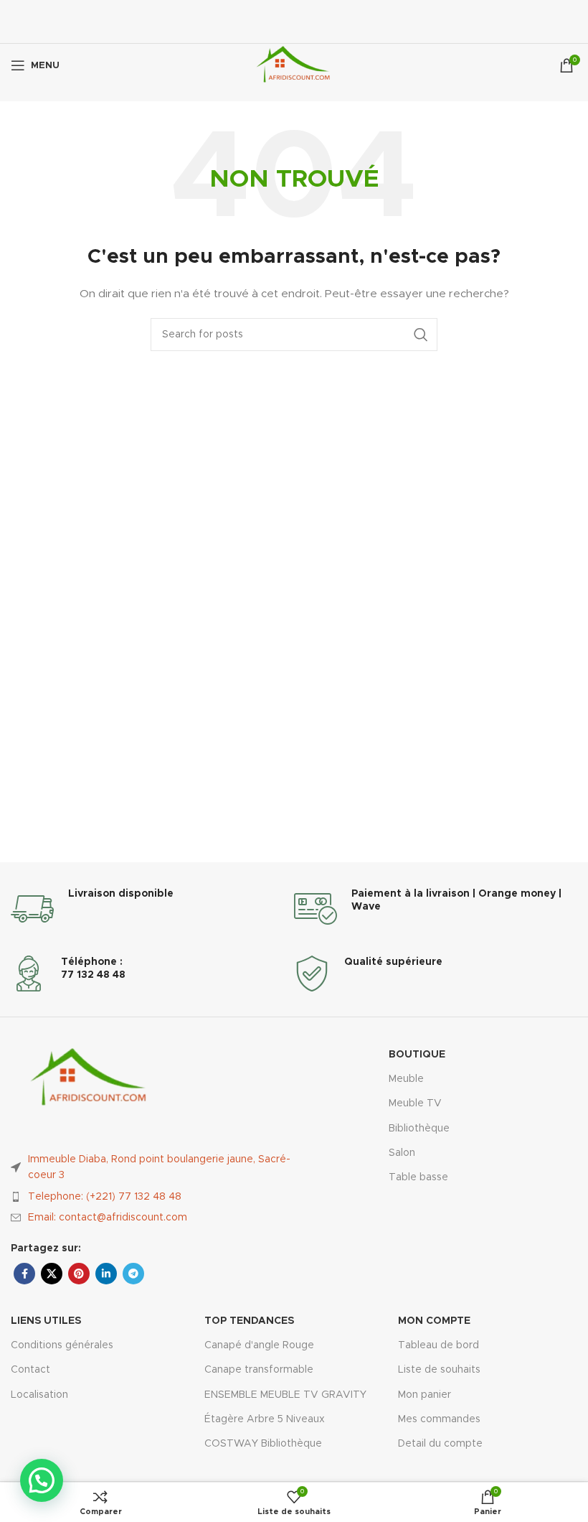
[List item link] (152, 1197)
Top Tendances (249, 1321)
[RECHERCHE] (420, 334)
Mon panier (424, 1395)
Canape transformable (258, 1370)
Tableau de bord (438, 1345)
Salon (402, 1153)
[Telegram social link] (133, 1273)
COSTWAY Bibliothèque (263, 1444)
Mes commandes (439, 1419)
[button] (41, 1480)
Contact (30, 1370)
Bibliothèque (419, 1129)
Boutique (417, 1055)
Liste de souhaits (439, 1370)
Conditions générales (62, 1345)
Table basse (418, 1177)
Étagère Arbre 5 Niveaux (264, 1419)
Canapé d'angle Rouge (259, 1345)
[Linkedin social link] (106, 1273)
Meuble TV (415, 1103)
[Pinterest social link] (79, 1273)
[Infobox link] (152, 908)
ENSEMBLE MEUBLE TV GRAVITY (285, 1395)
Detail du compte (440, 1444)
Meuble (406, 1079)
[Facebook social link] (24, 1273)
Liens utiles (46, 1321)
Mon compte (434, 1321)
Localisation (39, 1395)
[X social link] (51, 1273)
